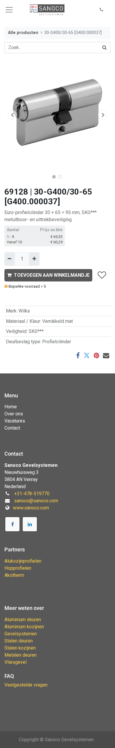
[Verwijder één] (9, 259)
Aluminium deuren (22, 619)
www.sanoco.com (31, 508)
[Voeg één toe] (34, 259)
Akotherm (14, 575)
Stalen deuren (18, 641)
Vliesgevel (15, 662)
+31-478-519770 (32, 493)
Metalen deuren (20, 655)
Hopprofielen (17, 568)
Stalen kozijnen (20, 648)
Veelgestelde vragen (25, 685)
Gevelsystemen (20, 634)
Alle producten (23, 32)
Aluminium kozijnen (24, 626)
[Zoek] (105, 47)
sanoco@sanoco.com (36, 500)
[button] (101, 10)
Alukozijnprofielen (22, 561)
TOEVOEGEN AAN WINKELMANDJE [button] (52, 275)
